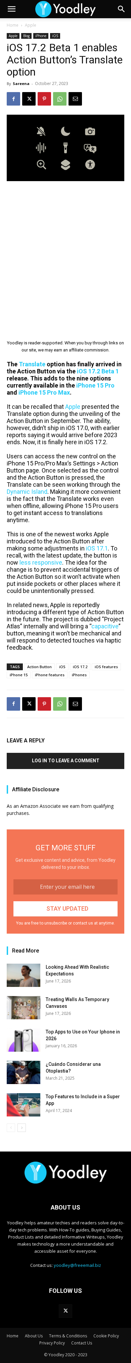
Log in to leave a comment (65, 760)
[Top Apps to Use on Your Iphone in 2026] (23, 1040)
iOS (55, 35)
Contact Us (81, 1343)
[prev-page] (11, 1128)
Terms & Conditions (68, 1336)
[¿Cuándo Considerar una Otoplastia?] (23, 1072)
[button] (11, 9)
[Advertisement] (65, 255)
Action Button (39, 666)
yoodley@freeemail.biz (77, 1265)
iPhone (40, 35)
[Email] (75, 99)
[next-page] (21, 1128)
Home (12, 25)
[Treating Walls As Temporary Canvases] (23, 1007)
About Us (34, 1336)
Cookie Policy (106, 1336)
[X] (29, 99)
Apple (30, 25)
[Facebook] (13, 99)
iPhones (79, 674)
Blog (26, 35)
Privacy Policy (52, 1343)
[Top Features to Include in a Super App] (23, 1104)
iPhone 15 (19, 674)
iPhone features (49, 674)
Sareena (21, 83)
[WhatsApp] (60, 99)
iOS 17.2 (80, 666)
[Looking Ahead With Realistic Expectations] (23, 975)
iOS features (106, 666)
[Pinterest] (44, 99)
